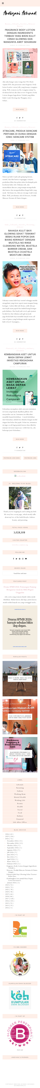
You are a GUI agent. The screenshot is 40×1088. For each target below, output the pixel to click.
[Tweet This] (20, 118)
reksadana (20, 351)
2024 (7, 839)
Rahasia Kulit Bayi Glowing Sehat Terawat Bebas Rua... (22, 875)
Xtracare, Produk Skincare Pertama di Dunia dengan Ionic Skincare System (20, 133)
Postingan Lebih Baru (12, 458)
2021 (7, 889)
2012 (7, 908)
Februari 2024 (12, 864)
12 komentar (20, 218)
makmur (30, 348)
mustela (22, 225)
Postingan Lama (30, 458)
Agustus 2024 (12, 850)
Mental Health (20, 797)
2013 (7, 905)
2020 (7, 892)
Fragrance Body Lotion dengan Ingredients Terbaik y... (22, 867)
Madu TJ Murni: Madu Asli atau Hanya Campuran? (20, 678)
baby (7, 225)
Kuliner (20, 816)
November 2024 (13, 843)
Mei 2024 (10, 857)
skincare (23, 127)
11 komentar (20, 450)
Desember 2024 (12, 841)
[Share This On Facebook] (17, 118)
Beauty (8, 24)
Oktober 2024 (12, 845)
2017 (7, 899)
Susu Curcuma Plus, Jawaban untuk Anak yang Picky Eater (20, 716)
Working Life (20, 800)
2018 (7, 896)
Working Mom (20, 794)
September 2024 (13, 848)
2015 (7, 903)
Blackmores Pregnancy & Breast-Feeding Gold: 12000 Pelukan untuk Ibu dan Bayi (20, 753)
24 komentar (20, 121)
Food (20, 813)
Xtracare (31, 127)
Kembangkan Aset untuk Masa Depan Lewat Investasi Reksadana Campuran (20, 359)
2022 (7, 887)
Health (20, 807)
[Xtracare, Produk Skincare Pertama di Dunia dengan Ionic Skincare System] (20, 172)
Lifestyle (15, 24)
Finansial (10, 348)
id (16, 348)
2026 (7, 834)
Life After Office (20, 822)
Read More (20, 109)
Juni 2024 (10, 855)
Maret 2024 (11, 861)
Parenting (30, 225)
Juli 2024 (10, 852)
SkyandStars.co (20, 1085)
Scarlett (23, 24)
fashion (20, 791)
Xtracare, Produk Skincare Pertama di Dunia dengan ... (22, 871)
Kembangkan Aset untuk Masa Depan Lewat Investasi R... (20, 879)
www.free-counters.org (20, 545)
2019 (7, 894)
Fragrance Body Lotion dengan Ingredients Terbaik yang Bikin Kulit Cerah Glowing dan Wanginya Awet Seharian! (20, 35)
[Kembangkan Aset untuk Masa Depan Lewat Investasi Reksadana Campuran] (20, 405)
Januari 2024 (12, 883)
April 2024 (11, 859)
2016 (7, 901)
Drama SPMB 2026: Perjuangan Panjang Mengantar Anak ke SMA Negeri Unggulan (20, 590)
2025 (7, 836)
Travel (19, 810)
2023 (7, 885)
